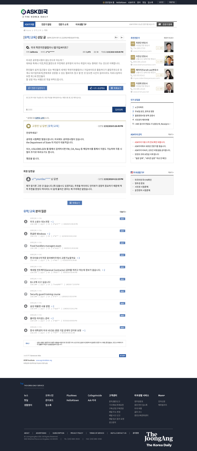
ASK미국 (131, 2)
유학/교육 (37, 30)
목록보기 (117, 88)
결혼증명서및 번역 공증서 (145, 115)
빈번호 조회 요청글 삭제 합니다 (147, 154)
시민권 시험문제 (141, 186)
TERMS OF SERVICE (97, 433)
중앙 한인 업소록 (140, 404)
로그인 (161, 2)
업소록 (150, 2)
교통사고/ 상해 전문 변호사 (146, 59)
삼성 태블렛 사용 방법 (40, 306)
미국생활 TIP (81, 24)
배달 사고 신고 (114, 415)
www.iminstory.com (142, 51)
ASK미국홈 (29, 24)
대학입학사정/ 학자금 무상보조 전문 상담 (35, 363)
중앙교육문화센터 (141, 415)
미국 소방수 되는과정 (39, 221)
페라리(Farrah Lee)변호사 (147, 69)
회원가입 (172, 2)
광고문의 (112, 422)
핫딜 (144, 2)
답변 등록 (119, 109)
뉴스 (26, 395)
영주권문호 (138, 401)
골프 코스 (138, 411)
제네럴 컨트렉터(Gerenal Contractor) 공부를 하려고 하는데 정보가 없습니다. (65, 269)
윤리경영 (136, 433)
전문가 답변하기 (38, 88)
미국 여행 (138, 408)
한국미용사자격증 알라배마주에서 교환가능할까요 (52, 257)
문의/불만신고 (114, 401)
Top (21, 383)
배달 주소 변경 (114, 411)
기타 (45, 30)
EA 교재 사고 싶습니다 (40, 282)
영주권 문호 (140, 183)
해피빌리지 (162, 404)
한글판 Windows (38, 233)
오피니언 (49, 395)
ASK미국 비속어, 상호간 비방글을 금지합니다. (153, 150)
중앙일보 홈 (109, 2)
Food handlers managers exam (45, 245)
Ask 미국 (92, 400)
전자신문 (161, 401)
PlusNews (72, 395)
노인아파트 (139, 107)
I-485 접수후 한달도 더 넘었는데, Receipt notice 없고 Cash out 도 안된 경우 (165, 123)
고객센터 (113, 395)
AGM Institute (29, 360)
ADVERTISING (41, 433)
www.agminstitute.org (44, 360)
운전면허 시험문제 (142, 190)
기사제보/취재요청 (116, 404)
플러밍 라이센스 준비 (39, 318)
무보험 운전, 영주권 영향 (144, 111)
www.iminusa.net (141, 91)
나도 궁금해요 (99, 88)
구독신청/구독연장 (116, 408)
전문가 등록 (167, 24)
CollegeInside (95, 395)
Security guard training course (45, 294)
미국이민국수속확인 (143, 179)
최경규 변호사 (142, 42)
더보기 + (123, 211)
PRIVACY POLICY (77, 433)
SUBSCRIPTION (59, 433)
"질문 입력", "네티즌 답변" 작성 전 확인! (151, 158)
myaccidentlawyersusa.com (146, 78)
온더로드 (49, 400)
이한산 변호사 (142, 56)
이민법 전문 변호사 (143, 45)
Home (28, 30)
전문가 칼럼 (46, 24)
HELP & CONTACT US (119, 433)
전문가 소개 (63, 24)
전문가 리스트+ (169, 38)
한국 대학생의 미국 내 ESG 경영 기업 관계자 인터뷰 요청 (55, 330)
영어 (139, 2)
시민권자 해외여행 (142, 119)
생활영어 (28, 405)
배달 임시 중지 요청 (116, 418)
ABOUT (27, 433)
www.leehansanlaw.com (144, 64)
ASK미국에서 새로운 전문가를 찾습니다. (150, 146)
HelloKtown (121, 2)
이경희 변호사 (142, 83)
